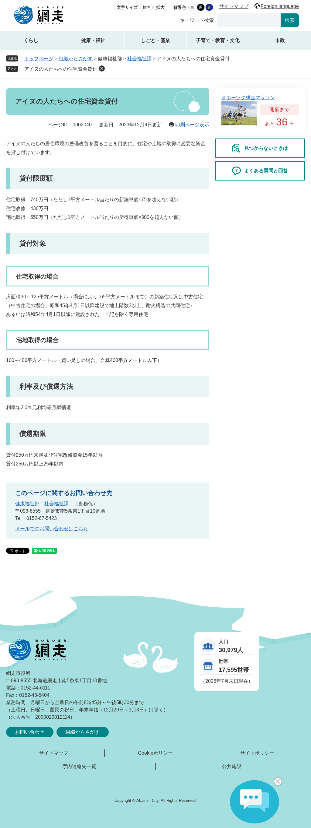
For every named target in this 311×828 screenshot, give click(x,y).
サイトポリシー (257, 753)
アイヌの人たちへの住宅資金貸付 (60, 69)
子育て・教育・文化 (218, 40)
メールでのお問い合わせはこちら (51, 528)
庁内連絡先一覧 (79, 766)
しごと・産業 (155, 40)
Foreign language (280, 6)
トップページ (38, 58)
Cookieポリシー (155, 753)
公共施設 (231, 766)
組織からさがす (76, 58)
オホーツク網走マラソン (248, 97)
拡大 (160, 7)
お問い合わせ (29, 732)
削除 (102, 68)
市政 (280, 40)
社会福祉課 (139, 58)
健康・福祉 (93, 40)
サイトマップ (233, 6)
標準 (146, 7)
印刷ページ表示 (192, 124)
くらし (31, 40)
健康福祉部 (27, 503)
